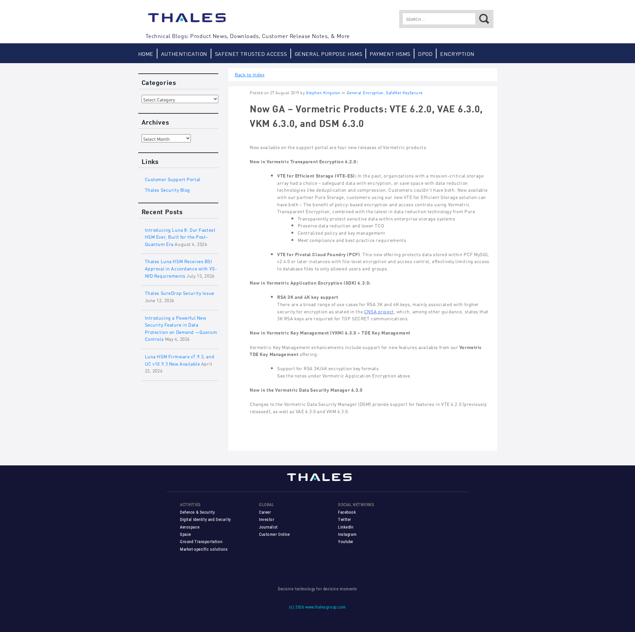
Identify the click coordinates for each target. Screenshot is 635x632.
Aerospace (189, 527)
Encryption (457, 53)
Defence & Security (197, 512)
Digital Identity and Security (205, 519)
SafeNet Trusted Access (251, 53)
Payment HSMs (390, 53)
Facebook (347, 512)
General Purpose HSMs (328, 53)
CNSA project (379, 310)
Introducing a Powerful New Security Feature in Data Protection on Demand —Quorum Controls (181, 328)
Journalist (268, 527)
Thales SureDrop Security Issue (179, 292)
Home (145, 53)
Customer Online (274, 534)
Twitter (344, 519)
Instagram (347, 534)
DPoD (425, 53)
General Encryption (365, 92)
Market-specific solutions (204, 549)
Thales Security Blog (167, 189)
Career (265, 512)
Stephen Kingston (323, 92)
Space (185, 534)
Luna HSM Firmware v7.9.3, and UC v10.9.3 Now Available (180, 359)
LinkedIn (346, 527)
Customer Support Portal (172, 178)
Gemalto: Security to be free (187, 21)
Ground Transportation (201, 541)
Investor (267, 519)
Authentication (184, 53)
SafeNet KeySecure (404, 92)
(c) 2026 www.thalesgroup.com (317, 607)
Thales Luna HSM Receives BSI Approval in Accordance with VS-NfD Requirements (181, 267)
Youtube (345, 541)
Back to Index (250, 73)
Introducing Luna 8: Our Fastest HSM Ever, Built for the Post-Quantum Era (180, 236)
